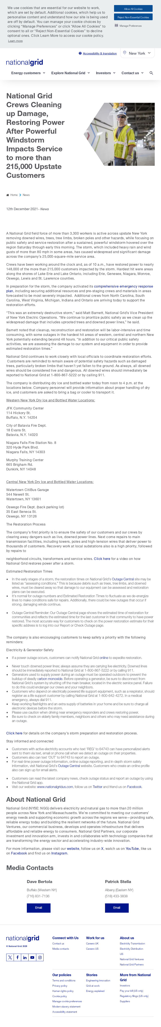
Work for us (95, 937)
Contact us (58, 943)
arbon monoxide (50, 678)
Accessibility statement (64, 1011)
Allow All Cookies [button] (133, 8)
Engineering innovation (98, 980)
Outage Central (123, 578)
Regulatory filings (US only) (134, 995)
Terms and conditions (63, 980)
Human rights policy (63, 990)
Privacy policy (59, 985)
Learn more (15, 40)
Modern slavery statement (66, 1006)
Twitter (97, 786)
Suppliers (125, 1000)
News (26, 194)
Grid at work (93, 985)
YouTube (132, 848)
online (104, 657)
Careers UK (92, 943)
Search (152, 73)
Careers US (92, 948)
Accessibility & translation (100, 53)
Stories (91, 974)
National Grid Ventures (132, 958)
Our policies (61, 974)
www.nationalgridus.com (55, 786)
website (73, 848)
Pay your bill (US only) (131, 990)
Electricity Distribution (131, 948)
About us (127, 937)
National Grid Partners (132, 964)
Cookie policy (59, 995)
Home (14, 194)
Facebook (134, 786)
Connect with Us (65, 937)
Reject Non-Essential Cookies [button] (133, 17)
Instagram (59, 852)
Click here (102, 558)
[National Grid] (24, 62)
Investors (125, 985)
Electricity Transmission (132, 943)
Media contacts (60, 948)
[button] (128, 25)
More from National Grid (135, 977)
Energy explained (95, 990)
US (121, 953)
